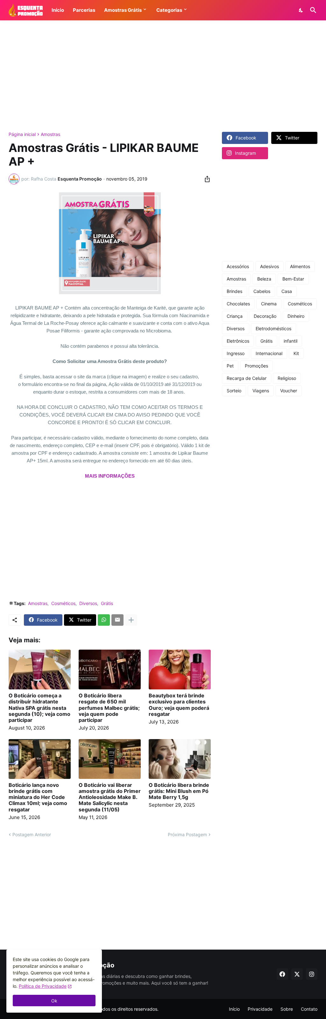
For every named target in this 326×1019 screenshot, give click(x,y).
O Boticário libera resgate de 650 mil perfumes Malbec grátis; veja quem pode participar (109, 708)
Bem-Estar (293, 278)
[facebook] (282, 974)
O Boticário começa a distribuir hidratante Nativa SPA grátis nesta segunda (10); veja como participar (39, 708)
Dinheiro (295, 316)
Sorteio (234, 390)
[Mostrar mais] (131, 620)
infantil (290, 341)
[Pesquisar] (312, 10)
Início (234, 1009)
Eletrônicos (238, 341)
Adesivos (269, 266)
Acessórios (238, 266)
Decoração (265, 316)
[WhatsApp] (104, 620)
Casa (286, 291)
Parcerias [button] (84, 10)
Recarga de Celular (246, 378)
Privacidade (260, 1009)
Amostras (50, 134)
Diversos (88, 603)
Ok (54, 1000)
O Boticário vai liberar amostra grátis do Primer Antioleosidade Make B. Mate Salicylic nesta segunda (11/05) (110, 797)
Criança (235, 316)
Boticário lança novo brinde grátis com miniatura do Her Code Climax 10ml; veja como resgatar (38, 797)
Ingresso (235, 353)
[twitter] (297, 974)
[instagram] (311, 974)
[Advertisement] (163, 76)
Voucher (288, 390)
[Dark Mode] (301, 10)
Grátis (107, 603)
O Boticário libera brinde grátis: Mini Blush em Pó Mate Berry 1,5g (179, 791)
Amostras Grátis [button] (123, 10)
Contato (309, 1009)
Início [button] (58, 10)
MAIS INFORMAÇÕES (110, 476)
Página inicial (22, 134)
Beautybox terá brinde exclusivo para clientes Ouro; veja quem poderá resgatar (179, 705)
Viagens (260, 390)
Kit (296, 353)
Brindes (234, 291)
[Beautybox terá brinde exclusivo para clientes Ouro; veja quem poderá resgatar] (180, 669)
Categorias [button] (169, 10)
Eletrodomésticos (273, 328)
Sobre (286, 1009)
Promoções (256, 365)
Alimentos (300, 266)
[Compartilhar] (205, 179)
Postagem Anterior (31, 834)
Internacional (269, 353)
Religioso (287, 378)
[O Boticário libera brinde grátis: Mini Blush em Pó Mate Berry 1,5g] (180, 759)
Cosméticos (63, 603)
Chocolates (238, 303)
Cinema (269, 303)
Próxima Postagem (187, 834)
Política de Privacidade (43, 986)
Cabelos (261, 291)
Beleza (264, 278)
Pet (230, 365)
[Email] (117, 620)
